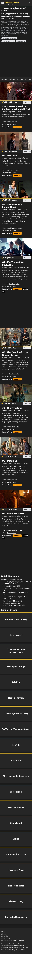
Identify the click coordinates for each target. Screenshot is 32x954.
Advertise (4, 936)
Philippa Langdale (15, 228)
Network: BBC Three (8, 41)
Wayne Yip (13, 122)
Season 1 (5, 112)
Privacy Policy (6, 938)
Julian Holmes (14, 170)
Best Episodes (4, 78)
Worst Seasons (28, 78)
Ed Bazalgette (14, 284)
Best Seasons (20, 78)
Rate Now (27, 102)
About (3, 934)
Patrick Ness (11, 124)
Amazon (17, 127)
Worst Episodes (12, 78)
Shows (3, 932)
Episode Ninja (19, 940)
